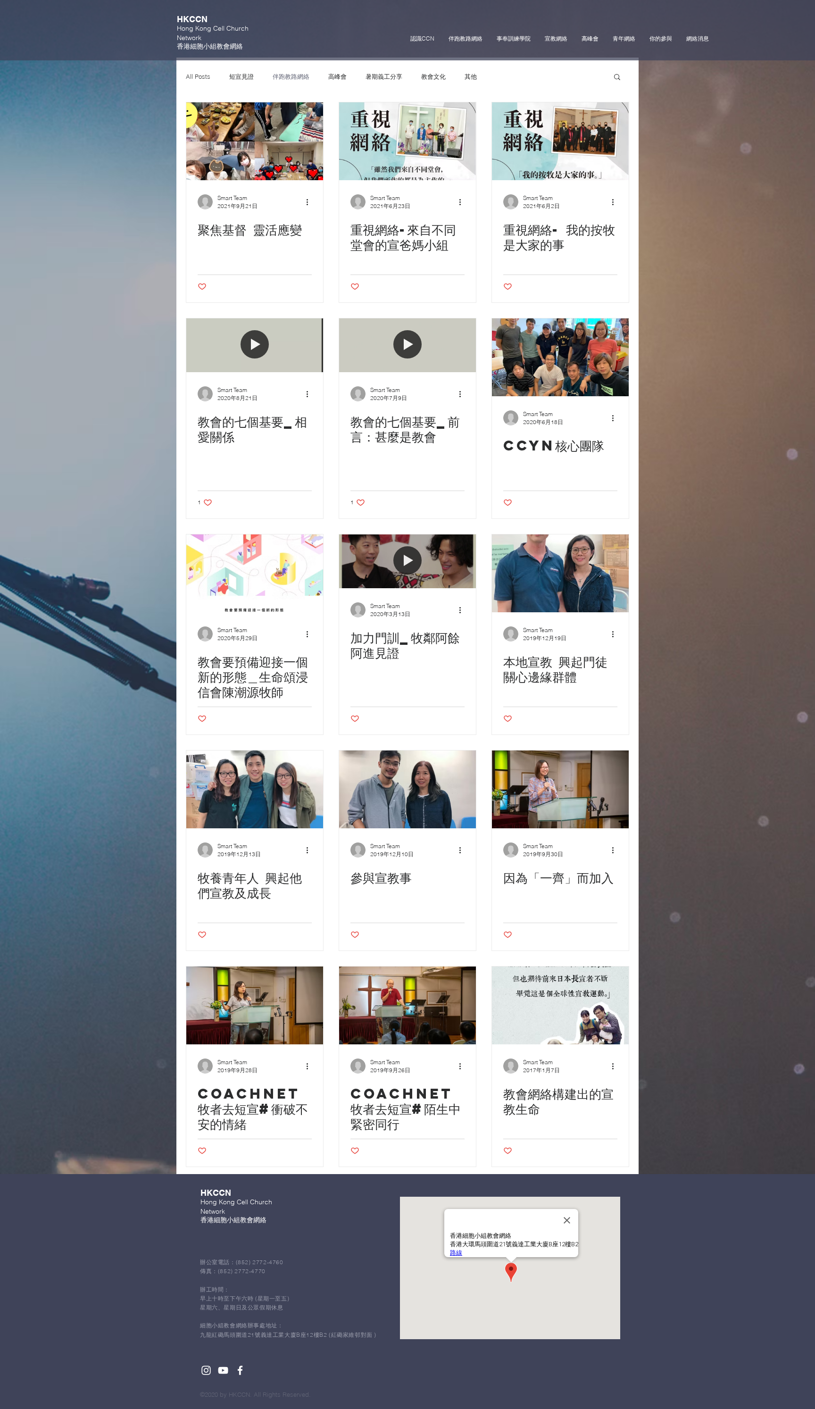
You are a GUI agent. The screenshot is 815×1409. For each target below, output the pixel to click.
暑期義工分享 (384, 76)
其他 (471, 76)
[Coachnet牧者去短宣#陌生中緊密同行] (407, 1005)
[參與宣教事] (407, 789)
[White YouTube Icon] (223, 1370)
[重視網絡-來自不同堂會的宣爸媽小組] (407, 141)
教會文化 (433, 76)
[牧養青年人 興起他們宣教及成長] (254, 789)
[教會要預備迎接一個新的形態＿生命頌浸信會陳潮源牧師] (254, 573)
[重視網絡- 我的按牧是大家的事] (560, 141)
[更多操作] (310, 202)
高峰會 (337, 76)
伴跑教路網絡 (291, 76)
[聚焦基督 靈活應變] (254, 141)
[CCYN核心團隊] (560, 357)
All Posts (198, 76)
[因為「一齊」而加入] (560, 789)
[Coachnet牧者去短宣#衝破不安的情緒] (254, 1005)
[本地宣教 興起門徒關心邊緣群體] (560, 573)
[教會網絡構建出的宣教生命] (560, 1005)
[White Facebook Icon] (240, 1370)
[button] (617, 78)
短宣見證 (241, 76)
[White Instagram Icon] (206, 1370)
